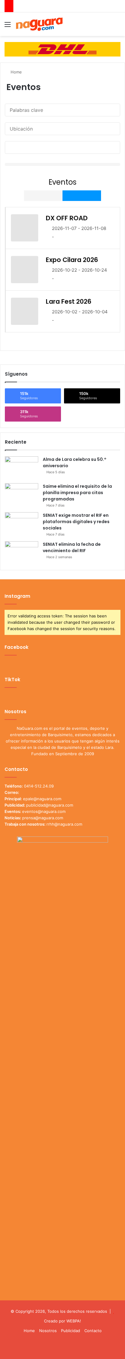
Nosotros (48, 1330)
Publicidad (70, 1330)
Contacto (93, 1330)
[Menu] (8, 26)
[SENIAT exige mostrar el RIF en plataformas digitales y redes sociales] (21, 523)
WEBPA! (73, 1321)
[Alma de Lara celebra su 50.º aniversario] (21, 467)
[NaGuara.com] (39, 24)
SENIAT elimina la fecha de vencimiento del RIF (72, 547)
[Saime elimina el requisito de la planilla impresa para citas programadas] (21, 494)
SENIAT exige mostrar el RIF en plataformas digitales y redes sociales (76, 521)
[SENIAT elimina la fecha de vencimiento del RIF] (21, 552)
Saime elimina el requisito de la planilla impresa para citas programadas (77, 492)
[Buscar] (117, 26)
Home (15, 72)
